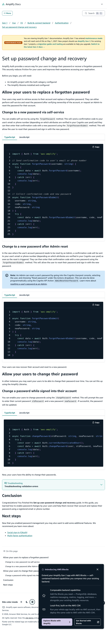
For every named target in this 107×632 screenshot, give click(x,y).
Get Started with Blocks (83, 622)
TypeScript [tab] (9, 137)
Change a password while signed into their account (39, 391)
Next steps (11, 516)
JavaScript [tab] (24, 137)
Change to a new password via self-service (33, 112)
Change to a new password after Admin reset (35, 246)
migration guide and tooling (50, 44)
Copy (98, 147)
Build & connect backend (39, 23)
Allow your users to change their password (40, 374)
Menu (8, 13)
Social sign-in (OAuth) (17, 532)
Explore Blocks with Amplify (52, 622)
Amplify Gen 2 (84, 41)
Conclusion (12, 495)
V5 (21, 23)
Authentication (62, 23)
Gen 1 (4, 23)
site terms (29, 618)
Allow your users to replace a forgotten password (46, 92)
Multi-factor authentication (19, 535)
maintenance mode (93, 38)
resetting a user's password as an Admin (28, 284)
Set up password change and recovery (19, 27)
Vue (14, 23)
